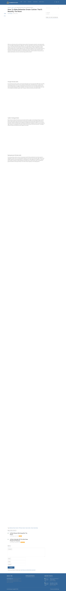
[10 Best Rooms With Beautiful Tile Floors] (8, 533)
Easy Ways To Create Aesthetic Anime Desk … (54, 584)
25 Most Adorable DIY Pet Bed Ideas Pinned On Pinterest (19, 540)
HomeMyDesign (56, 589)
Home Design (35, 1)
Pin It (5, 15)
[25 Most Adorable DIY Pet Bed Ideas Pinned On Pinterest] (8, 539)
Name (9, 558)
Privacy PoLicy (41, 1)
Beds (22, 542)
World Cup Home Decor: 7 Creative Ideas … (54, 579)
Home (21, 1)
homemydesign (10, 13)
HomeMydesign (9, 589)
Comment (9, 549)
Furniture (29, 1)
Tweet (5, 13)
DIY (23, 542)
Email (9, 561)
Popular (48, 12)
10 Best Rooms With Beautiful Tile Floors (18, 534)
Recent (48, 14)
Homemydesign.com (10, 578)
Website (9, 564)
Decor (25, 1)
